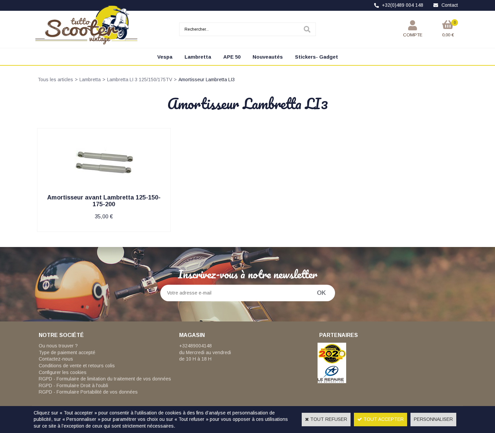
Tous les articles (55, 79)
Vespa (164, 57)
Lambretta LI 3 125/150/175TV (139, 79)
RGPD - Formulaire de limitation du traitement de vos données (105, 378)
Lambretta (198, 57)
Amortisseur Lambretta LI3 (206, 79)
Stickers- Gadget (316, 57)
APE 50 (231, 57)
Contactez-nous (56, 359)
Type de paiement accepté (67, 352)
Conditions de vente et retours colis (77, 365)
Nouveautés (268, 57)
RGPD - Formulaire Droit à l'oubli (73, 385)
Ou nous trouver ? (58, 345)
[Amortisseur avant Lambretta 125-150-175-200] (103, 191)
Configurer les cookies (63, 372)
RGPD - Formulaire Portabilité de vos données (88, 392)
